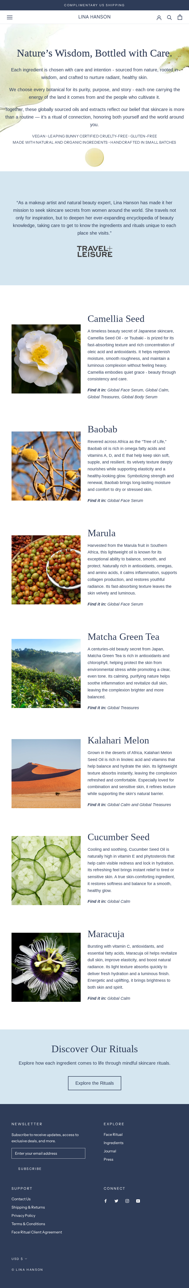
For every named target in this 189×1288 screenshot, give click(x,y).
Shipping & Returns (28, 1207)
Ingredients (114, 1142)
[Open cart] (180, 17)
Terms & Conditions (28, 1223)
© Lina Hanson (27, 1269)
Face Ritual (113, 1134)
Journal (110, 1151)
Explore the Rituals (94, 1083)
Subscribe (30, 1169)
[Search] (169, 17)
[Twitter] (116, 1200)
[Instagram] (127, 1200)
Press (108, 1159)
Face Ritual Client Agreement (37, 1232)
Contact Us (21, 1199)
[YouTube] (138, 1200)
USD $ (17, 1259)
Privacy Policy (23, 1215)
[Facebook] (105, 1200)
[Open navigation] (9, 17)
